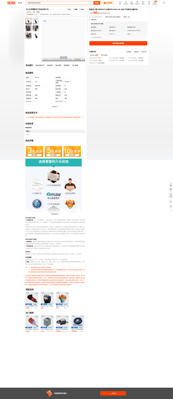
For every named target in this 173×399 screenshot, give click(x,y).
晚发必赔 (93, 19)
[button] (63, 41)
